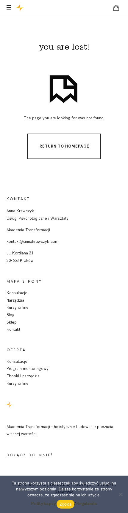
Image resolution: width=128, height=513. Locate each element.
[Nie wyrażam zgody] (121, 494)
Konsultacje (17, 292)
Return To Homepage (64, 145)
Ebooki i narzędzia (23, 375)
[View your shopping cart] (116, 7)
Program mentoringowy (28, 368)
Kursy (12, 383)
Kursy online (18, 307)
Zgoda (65, 504)
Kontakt (13, 329)
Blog (11, 314)
